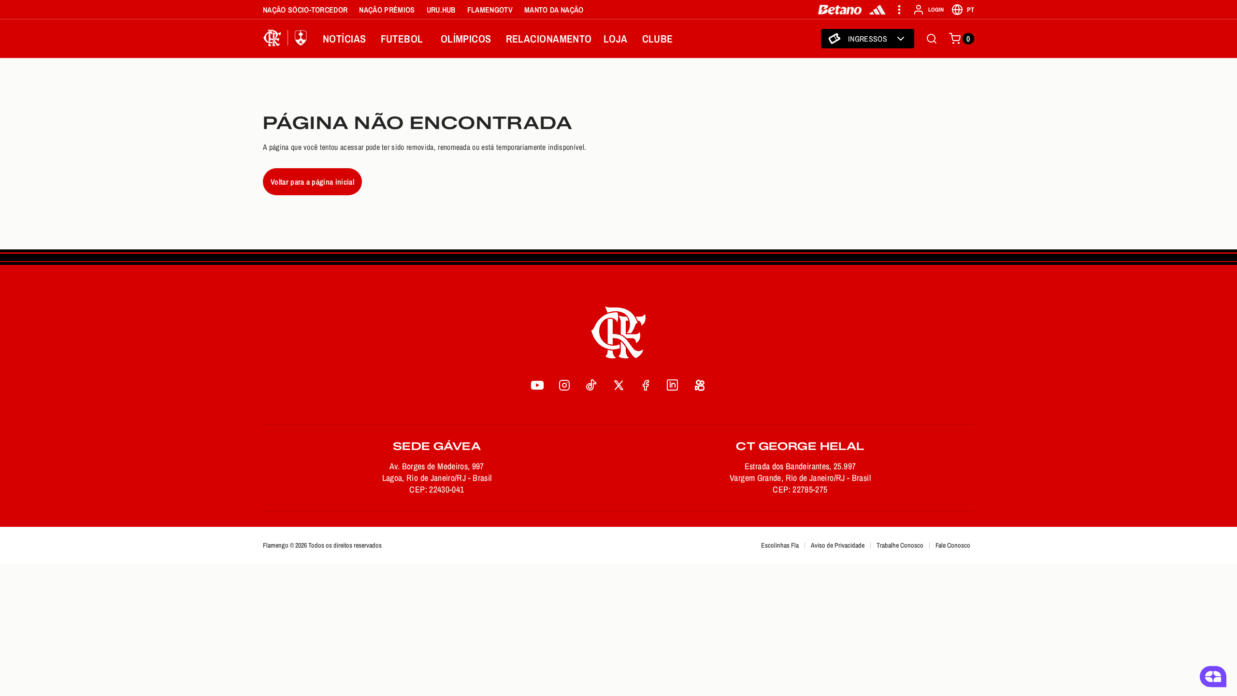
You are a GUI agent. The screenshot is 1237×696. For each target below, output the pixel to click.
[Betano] (840, 9)
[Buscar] (931, 38)
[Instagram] (564, 385)
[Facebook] (645, 385)
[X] (618, 385)
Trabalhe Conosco (900, 545)
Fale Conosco (952, 545)
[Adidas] (877, 9)
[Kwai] (699, 385)
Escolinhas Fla (780, 545)
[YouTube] (537, 385)
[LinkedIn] (672, 385)
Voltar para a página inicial (312, 181)
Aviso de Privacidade (837, 545)
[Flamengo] (287, 38)
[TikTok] (591, 385)
